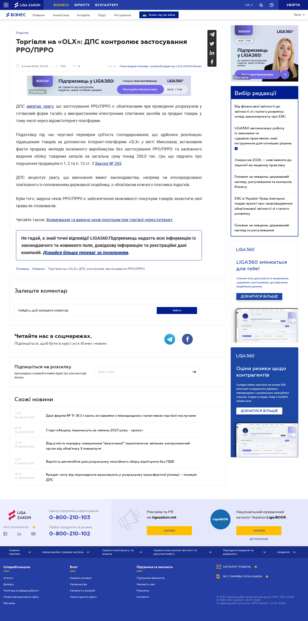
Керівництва (78, 584)
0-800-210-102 (69, 533)
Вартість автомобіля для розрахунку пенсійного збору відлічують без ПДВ (110, 461)
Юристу (82, 5)
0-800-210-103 (69, 517)
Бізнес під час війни (161, 14)
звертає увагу (39, 106)
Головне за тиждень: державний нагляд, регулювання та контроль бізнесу (263, 181)
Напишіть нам (146, 584)
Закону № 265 (108, 163)
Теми (297, 14)
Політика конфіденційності (21, 590)
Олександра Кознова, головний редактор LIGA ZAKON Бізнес (161, 66)
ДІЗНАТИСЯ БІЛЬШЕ (259, 296)
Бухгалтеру (106, 5)
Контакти (143, 596)
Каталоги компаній (82, 590)
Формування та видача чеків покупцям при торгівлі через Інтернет (109, 219)
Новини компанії (81, 578)
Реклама (9, 603)
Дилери (8, 584)
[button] (6, 5)
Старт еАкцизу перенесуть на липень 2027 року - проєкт (94, 430)
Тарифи (169, 530)
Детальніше (259, 539)
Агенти (8, 578)
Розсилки (143, 590)
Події (102, 15)
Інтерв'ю (83, 15)
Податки (22, 32)
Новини (38, 15)
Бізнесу (61, 5)
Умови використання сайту (21, 596)
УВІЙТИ (176, 310)
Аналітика (61, 15)
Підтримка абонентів (151, 578)
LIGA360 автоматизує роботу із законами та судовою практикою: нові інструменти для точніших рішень (263, 138)
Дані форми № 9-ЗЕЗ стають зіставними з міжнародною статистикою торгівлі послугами (121, 415)
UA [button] (247, 5)
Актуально (122, 15)
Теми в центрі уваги (83, 596)
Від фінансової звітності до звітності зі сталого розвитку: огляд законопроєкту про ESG (260, 111)
